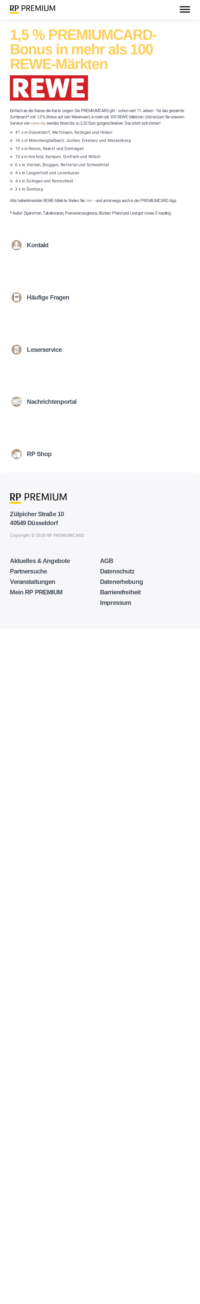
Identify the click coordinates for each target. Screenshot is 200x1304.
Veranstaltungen (32, 581)
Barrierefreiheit (120, 592)
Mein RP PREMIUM (36, 592)
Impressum (115, 602)
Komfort (8, 1235)
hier (89, 200)
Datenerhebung (121, 581)
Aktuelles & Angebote (40, 560)
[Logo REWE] (49, 99)
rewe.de (37, 123)
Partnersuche (28, 571)
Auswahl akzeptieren (11, 1296)
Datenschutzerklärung (20, 1039)
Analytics (8, 1109)
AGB (106, 560)
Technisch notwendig (9, 1051)
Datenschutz (117, 571)
